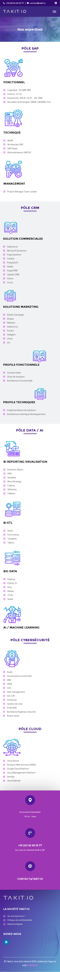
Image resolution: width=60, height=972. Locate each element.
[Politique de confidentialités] (30, 920)
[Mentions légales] (30, 924)
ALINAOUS (32, 965)
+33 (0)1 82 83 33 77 (14, 3)
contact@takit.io (38, 3)
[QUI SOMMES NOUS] (30, 916)
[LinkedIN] (56, 3)
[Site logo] (14, 11)
